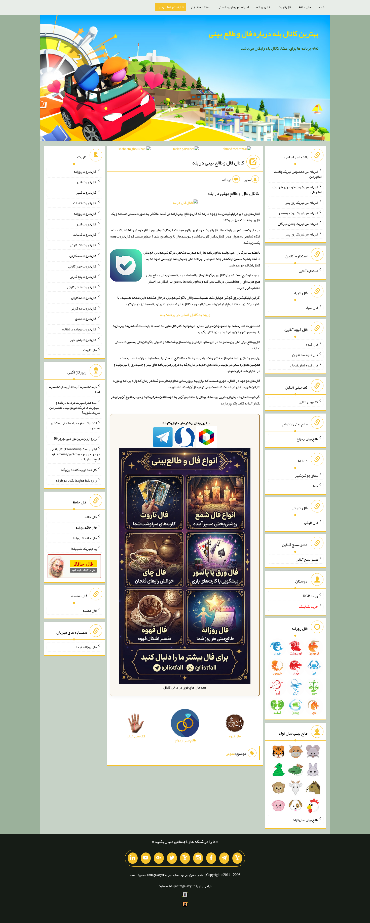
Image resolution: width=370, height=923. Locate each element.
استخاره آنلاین (200, 7)
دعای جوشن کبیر (306, 475)
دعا (315, 485)
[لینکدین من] (133, 858)
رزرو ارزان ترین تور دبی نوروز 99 (75, 438)
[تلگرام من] (224, 858)
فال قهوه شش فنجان (304, 365)
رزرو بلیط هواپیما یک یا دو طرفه (76, 480)
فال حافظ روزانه (86, 527)
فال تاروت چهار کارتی (82, 265)
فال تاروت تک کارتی (83, 245)
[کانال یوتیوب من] (146, 858)
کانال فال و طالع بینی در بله (218, 163)
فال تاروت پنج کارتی (83, 276)
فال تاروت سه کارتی (83, 255)
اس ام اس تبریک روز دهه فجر (298, 213)
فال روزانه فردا (86, 647)
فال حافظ (305, 7)
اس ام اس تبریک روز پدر (301, 202)
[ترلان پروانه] (186, 149)
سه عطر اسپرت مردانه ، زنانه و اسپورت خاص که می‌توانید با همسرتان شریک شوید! (74, 407)
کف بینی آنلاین (308, 401)
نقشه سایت (165, 886)
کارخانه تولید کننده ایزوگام (79, 469)
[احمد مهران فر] (237, 149)
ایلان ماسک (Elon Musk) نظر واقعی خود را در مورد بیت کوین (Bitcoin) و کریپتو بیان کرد (75, 454)
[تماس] (185, 858)
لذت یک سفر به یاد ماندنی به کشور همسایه (75, 425)
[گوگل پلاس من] (159, 858)
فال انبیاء (312, 307)
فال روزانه (263, 7)
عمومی (230, 753)
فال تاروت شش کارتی (82, 287)
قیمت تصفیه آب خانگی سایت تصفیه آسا (74, 389)
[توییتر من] (172, 858)
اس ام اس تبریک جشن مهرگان (298, 223)
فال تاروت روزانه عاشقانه (79, 329)
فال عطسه (90, 610)
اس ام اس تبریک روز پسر (301, 233)
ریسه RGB (310, 595)
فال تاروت (284, 7)
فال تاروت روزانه (85, 171)
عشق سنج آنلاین (307, 559)
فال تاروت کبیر (86, 181)
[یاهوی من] (237, 858)
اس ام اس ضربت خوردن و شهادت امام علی (297, 189)
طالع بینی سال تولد (305, 819)
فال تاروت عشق (86, 318)
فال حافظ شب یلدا (85, 537)
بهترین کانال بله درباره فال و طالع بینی (263, 33)
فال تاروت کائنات (85, 203)
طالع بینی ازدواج (307, 438)
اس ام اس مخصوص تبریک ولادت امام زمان (297, 174)
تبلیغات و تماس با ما (170, 7)
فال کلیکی (311, 522)
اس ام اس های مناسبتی (233, 7)
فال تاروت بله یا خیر (83, 339)
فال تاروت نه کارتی (84, 297)
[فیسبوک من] (211, 858)
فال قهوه (312, 344)
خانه (321, 7)
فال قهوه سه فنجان (305, 354)
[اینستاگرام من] (198, 858)
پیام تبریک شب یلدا (84, 548)
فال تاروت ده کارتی (84, 308)
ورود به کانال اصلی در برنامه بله (185, 315)
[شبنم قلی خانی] (135, 149)
